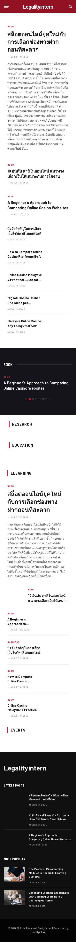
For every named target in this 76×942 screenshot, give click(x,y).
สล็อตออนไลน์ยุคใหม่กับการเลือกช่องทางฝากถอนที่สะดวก (36, 42)
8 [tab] (49, 399)
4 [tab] (36, 399)
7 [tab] (46, 399)
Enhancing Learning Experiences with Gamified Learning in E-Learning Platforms (49, 896)
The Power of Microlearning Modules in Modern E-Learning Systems (47, 872)
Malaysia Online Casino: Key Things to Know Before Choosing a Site (24, 325)
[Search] (70, 6)
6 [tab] (43, 399)
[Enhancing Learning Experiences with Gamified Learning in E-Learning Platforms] (14, 897)
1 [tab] (26, 399)
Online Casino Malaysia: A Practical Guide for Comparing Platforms (24, 279)
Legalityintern (38, 932)
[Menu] (6, 6)
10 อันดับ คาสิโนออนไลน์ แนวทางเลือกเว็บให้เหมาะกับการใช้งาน (47, 600)
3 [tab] (33, 399)
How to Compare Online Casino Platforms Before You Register (26, 256)
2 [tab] (29, 399)
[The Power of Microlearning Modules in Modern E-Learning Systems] (14, 874)
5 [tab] (39, 399)
